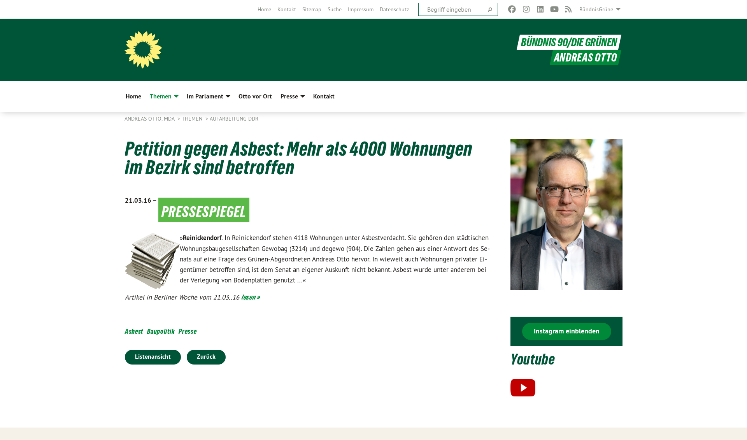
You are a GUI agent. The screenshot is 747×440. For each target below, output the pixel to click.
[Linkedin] (540, 9)
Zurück (206, 356)
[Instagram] (526, 9)
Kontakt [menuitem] (324, 96)
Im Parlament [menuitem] (205, 96)
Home (264, 9)
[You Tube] (554, 9)
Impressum (361, 9)
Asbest (134, 331)
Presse (187, 331)
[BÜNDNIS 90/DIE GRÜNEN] (143, 49)
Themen (193, 118)
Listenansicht (153, 356)
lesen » (250, 297)
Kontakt (286, 9)
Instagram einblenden (567, 330)
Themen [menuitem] (161, 96)
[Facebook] (512, 9)
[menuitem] (264, 9)
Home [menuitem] (133, 96)
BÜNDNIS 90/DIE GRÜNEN (569, 42)
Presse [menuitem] (289, 96)
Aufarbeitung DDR (234, 118)
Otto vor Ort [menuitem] (255, 96)
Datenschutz (394, 9)
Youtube (532, 359)
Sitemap (311, 9)
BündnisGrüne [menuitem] (596, 9)
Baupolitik (161, 331)
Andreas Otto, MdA (150, 118)
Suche (335, 9)
